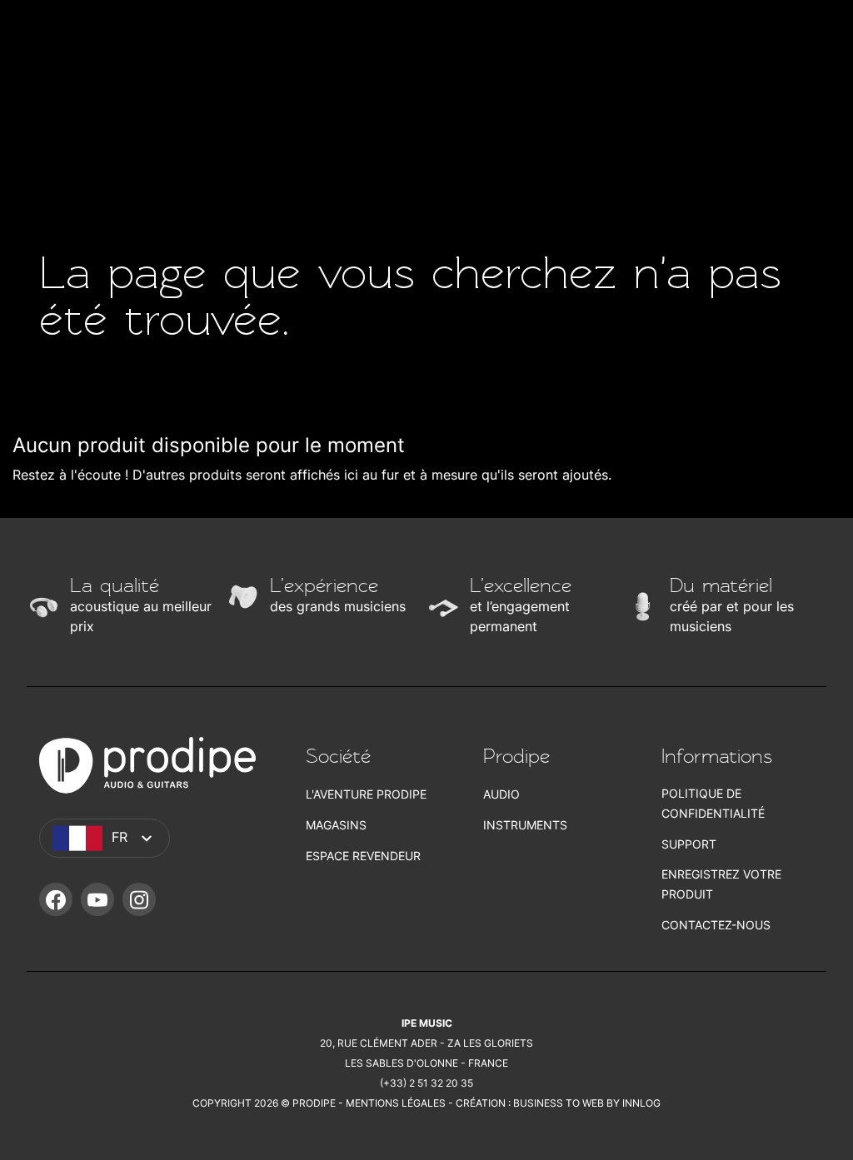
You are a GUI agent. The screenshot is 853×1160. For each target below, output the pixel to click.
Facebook (55, 899)
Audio (501, 794)
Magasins (336, 825)
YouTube (97, 899)
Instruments (525, 825)
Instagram (139, 899)
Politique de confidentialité (713, 803)
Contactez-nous (716, 925)
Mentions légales (396, 1103)
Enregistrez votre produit (721, 884)
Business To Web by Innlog (587, 1103)
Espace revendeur (363, 856)
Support (688, 844)
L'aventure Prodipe (366, 794)
